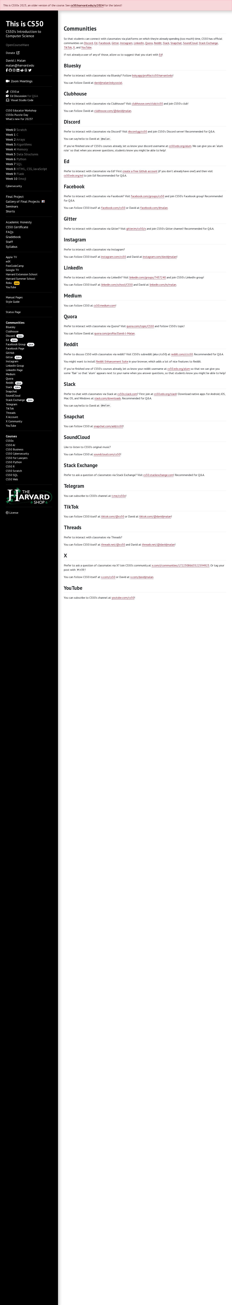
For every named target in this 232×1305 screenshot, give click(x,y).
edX (8, 261)
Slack (9, 387)
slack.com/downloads (107, 398)
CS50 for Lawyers (17, 458)
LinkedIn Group (15, 365)
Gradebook (13, 237)
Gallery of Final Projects (23, 201)
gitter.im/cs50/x (136, 228)
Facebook (104, 43)
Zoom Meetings (21, 81)
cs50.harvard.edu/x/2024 (87, 5)
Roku (12, 283)
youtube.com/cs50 (123, 597)
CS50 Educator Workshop (21, 110)
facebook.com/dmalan (154, 208)
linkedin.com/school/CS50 (117, 284)
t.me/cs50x (119, 496)
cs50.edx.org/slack (165, 394)
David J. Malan (16, 60)
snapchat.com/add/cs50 (108, 426)
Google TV (12, 270)
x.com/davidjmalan (141, 577)
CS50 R (10, 466)
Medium (10, 374)
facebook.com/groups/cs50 (147, 196)
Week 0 (11, 130)
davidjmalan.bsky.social (108, 82)
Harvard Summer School (20, 278)
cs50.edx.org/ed (73, 175)
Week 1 (11, 134)
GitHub (10, 353)
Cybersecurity (14, 186)
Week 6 (11, 159)
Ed (7, 340)
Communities (80, 28)
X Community (14, 421)
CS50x (10, 440)
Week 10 (11, 179)
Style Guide (13, 301)
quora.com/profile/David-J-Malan (114, 333)
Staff (9, 242)
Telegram (11, 404)
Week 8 (11, 169)
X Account (12, 417)
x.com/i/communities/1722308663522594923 (180, 565)
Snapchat (11, 391)
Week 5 (11, 154)
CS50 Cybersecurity (17, 453)
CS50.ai (14, 91)
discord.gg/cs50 (137, 131)
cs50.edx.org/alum (180, 146)
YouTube (11, 287)
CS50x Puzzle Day (17, 115)
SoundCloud (13, 395)
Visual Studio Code (22, 100)
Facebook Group (16, 344)
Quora (9, 378)
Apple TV (11, 257)
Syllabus (11, 247)
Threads (11, 413)
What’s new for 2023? (19, 119)
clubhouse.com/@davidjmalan (112, 111)
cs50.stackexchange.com (158, 475)
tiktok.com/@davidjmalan (155, 516)
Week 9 (11, 174)
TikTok (10, 408)
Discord (10, 335)
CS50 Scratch (14, 471)
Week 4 (11, 149)
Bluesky (10, 327)
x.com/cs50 (108, 577)
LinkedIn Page (14, 370)
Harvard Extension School (21, 274)
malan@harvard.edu (20, 65)
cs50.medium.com (104, 305)
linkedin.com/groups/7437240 (147, 277)
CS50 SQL (12, 475)
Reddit (10, 382)
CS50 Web (12, 479)
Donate (10, 53)
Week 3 (11, 144)
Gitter (9, 357)
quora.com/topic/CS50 (140, 326)
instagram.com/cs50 (113, 256)
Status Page (13, 312)
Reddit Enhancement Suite (112, 361)
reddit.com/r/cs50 (182, 354)
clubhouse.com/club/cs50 (147, 103)
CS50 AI (10, 445)
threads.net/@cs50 (113, 544)
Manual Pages (14, 297)
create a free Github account (140, 171)
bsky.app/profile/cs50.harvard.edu (152, 75)
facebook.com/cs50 (113, 208)
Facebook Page (15, 348)
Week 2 (11, 139)
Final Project (15, 196)
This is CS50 (25, 23)
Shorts (10, 211)
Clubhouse (12, 331)
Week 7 (10, 164)
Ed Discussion (18, 96)
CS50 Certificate (17, 227)
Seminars (12, 206)
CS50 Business (14, 449)
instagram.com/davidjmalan (160, 256)
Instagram (12, 361)
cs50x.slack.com (127, 394)
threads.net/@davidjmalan (158, 544)
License (13, 512)
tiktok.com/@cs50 (112, 516)
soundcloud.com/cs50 (107, 454)
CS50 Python (14, 462)
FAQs (9, 232)
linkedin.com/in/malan (163, 284)
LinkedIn (139, 43)
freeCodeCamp (15, 266)
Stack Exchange (15, 400)
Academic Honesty (19, 222)
